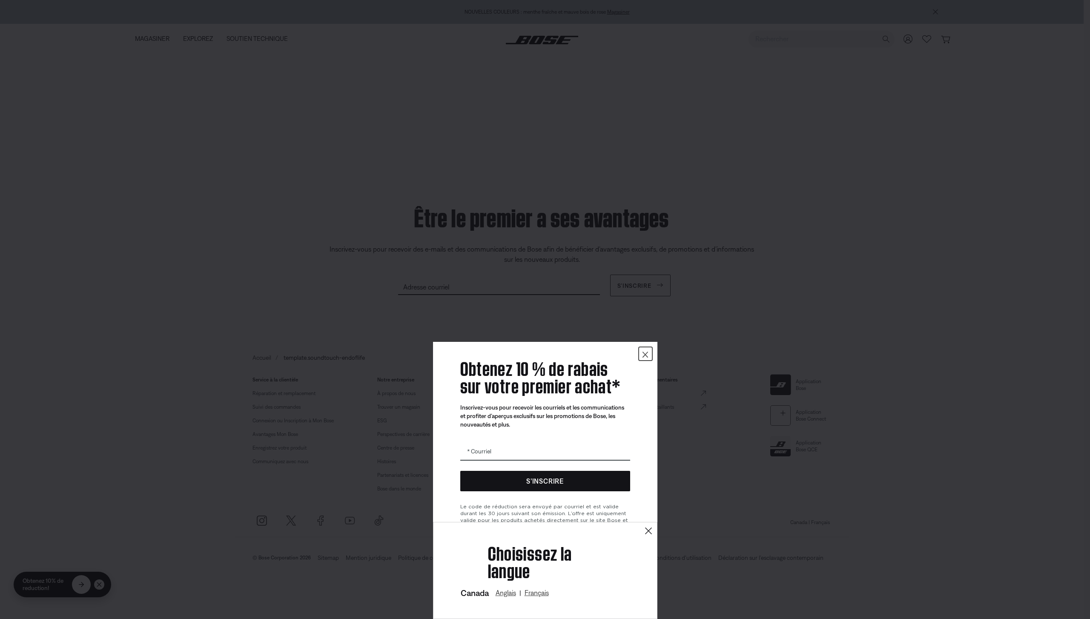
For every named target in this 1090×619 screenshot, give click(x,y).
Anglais (506, 592)
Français (537, 592)
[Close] (648, 531)
